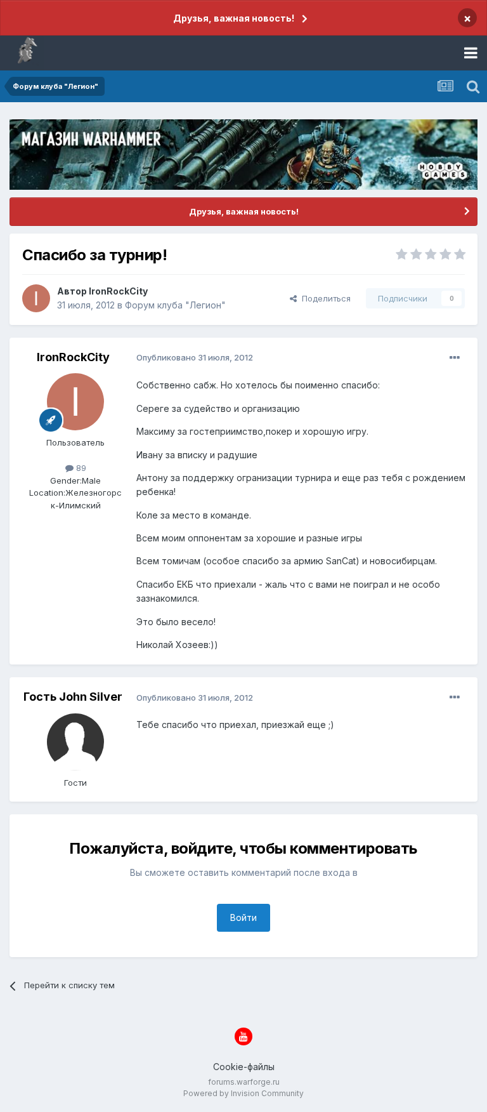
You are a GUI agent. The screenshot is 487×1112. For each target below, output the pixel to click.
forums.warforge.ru (244, 1082)
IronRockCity (118, 291)
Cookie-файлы (244, 1066)
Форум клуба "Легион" (175, 305)
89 (80, 468)
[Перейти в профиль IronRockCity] (36, 298)
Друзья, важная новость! (233, 18)
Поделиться (324, 298)
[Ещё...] (454, 358)
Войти (243, 917)
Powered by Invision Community (243, 1093)
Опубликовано (194, 357)
